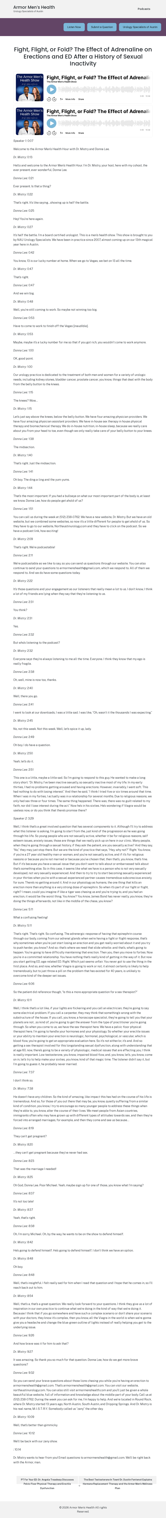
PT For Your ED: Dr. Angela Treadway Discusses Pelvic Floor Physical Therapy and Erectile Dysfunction (47, 1481)
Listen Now (74, 27)
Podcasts (144, 9)
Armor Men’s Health (34, 7)
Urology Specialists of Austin (140, 27)
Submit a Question (102, 27)
